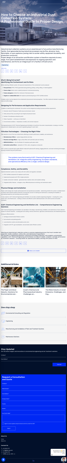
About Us (4, 436)
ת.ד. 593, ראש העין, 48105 (9, 454)
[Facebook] (16, 71)
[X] (25, 71)
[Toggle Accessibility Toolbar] (3, 460)
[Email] (7, 71)
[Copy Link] (2, 71)
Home (2, 439)
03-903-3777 (6, 448)
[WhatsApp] (11, 71)
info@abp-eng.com (8, 450)
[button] (63, 459)
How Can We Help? (6, 413)
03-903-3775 (6, 452)
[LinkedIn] (20, 71)
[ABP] (3, 2)
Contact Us (4, 445)
